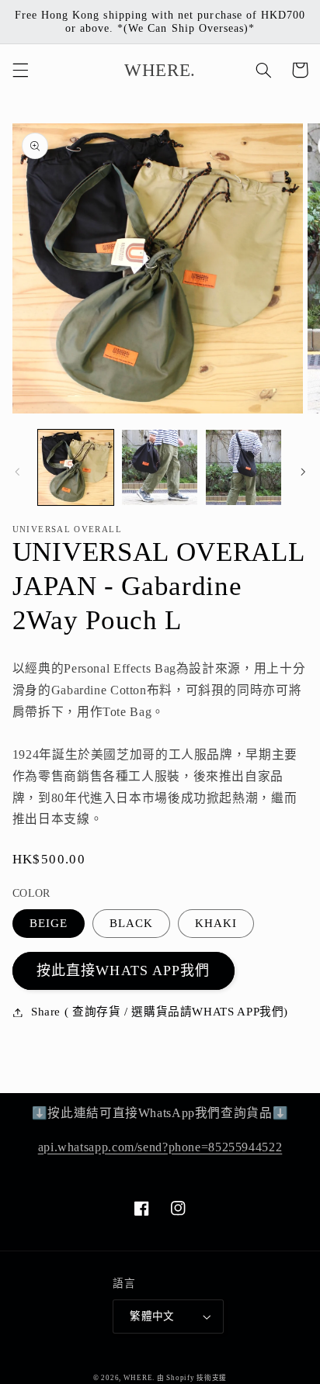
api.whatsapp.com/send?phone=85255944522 (160, 1147)
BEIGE (49, 923)
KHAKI (216, 923)
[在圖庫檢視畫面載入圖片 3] (243, 467)
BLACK (131, 923)
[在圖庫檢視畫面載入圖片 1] (75, 467)
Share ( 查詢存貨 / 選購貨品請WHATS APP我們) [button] (159, 1011)
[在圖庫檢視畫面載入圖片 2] (159, 467)
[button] (20, 70)
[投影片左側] (17, 472)
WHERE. (140, 1378)
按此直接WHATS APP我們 (123, 970)
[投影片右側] (303, 472)
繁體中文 (152, 1316)
